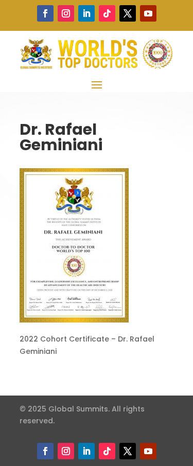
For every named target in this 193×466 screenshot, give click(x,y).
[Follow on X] (127, 13)
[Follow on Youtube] (148, 13)
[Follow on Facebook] (45, 13)
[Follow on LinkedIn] (86, 13)
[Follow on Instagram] (66, 13)
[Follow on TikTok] (107, 13)
